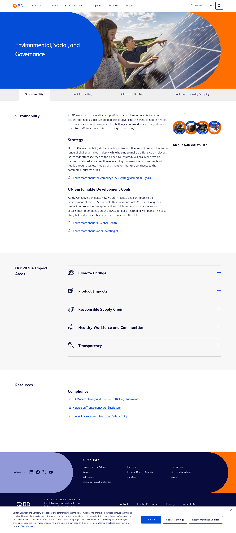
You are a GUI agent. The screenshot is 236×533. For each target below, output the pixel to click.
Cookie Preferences (148, 504)
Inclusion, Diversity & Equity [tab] (192, 94)
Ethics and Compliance (181, 472)
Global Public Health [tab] (133, 94)
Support (174, 477)
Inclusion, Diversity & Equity (140, 472)
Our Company (177, 467)
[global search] (219, 6)
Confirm (151, 520)
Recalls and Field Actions (94, 467)
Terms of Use (188, 504)
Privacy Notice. (27, 526)
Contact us (125, 504)
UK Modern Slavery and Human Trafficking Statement (105, 399)
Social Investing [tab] (82, 94)
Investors (131, 467)
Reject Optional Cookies (205, 520)
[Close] (231, 510)
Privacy (170, 504)
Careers (86, 472)
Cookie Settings (175, 520)
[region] (118, 519)
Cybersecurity (89, 477)
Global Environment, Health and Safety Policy (100, 416)
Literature (131, 477)
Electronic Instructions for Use (97, 482)
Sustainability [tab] (34, 94)
